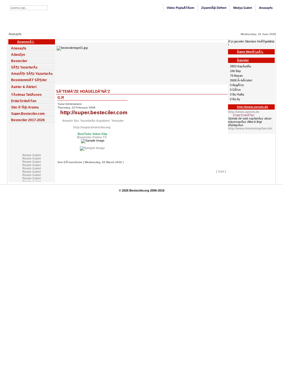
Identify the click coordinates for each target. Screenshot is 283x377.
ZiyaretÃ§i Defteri (213, 7)
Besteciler (19, 61)
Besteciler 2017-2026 (28, 120)
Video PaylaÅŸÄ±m (180, 7)
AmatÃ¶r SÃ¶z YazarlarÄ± (32, 74)
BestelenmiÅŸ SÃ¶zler (29, 80)
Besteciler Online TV (92, 137)
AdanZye (18, 55)
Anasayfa (265, 7)
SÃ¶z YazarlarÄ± (24, 67)
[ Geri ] (221, 171)
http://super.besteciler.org (92, 127)
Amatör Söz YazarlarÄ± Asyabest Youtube (92, 120)
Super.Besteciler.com (28, 114)
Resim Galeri (31, 154)
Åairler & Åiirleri (23, 87)
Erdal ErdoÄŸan (23, 101)
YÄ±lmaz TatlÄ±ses (26, 95)
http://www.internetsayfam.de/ (250, 128)
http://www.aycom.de (243, 111)
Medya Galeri (242, 7)
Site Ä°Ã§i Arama (25, 107)
